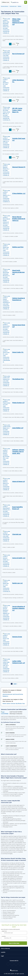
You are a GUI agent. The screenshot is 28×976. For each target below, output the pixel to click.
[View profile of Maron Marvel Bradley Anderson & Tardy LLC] (7, 222)
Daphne (8, 703)
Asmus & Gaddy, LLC (18, 558)
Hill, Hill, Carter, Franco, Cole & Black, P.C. (17, 110)
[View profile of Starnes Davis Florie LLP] (7, 328)
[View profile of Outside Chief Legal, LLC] (7, 142)
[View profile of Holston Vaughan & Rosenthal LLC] (7, 302)
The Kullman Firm (18, 379)
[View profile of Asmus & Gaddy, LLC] (7, 560)
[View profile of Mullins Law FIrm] (7, 249)
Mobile (4, 703)
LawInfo (3, 952)
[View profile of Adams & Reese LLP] (7, 484)
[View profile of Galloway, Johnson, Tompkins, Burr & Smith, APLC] (7, 456)
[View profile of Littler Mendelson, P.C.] (7, 84)
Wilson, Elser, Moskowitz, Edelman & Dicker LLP (18, 21)
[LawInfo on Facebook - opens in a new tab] (8, 963)
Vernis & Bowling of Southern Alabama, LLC (18, 608)
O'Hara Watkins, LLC (18, 193)
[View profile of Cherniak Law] (7, 536)
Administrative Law (7, 694)
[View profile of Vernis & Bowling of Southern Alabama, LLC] (7, 612)
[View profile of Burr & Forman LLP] (7, 55)
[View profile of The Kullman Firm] (7, 380)
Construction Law (13, 6)
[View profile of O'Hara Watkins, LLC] (7, 196)
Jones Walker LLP (17, 428)
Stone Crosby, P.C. (18, 352)
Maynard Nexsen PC (18, 167)
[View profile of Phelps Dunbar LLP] (7, 405)
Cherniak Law (16, 534)
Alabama (19, 6)
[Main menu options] (5, 2)
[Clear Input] (25, 933)
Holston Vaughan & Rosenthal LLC (18, 299)
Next (15, 683)
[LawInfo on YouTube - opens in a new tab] (16, 963)
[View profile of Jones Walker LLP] (7, 429)
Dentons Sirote (17, 637)
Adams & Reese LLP (18, 481)
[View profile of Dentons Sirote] (7, 639)
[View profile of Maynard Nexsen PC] (7, 169)
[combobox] (14, 933)
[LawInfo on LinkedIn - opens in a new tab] (19, 963)
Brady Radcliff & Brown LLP (17, 508)
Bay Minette (19, 703)
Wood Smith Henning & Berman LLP (18, 272)
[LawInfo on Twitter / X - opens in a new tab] (12, 963)
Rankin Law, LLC (17, 583)
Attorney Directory (4, 6)
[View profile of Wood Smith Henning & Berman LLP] (7, 275)
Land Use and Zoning (17, 694)
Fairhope (13, 703)
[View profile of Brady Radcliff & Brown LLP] (7, 510)
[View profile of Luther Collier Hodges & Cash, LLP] (7, 665)
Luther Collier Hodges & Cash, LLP (18, 662)
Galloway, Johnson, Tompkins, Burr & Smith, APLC (18, 451)
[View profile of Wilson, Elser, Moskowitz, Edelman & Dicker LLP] (7, 25)
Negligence (5, 696)
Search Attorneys (14, 943)
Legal (2, 956)
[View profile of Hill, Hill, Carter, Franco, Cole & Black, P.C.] (7, 113)
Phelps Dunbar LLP (18, 403)
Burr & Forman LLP (18, 54)
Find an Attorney (5, 948)
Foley (23, 703)
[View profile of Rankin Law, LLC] (7, 585)
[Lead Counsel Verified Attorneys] (4, 712)
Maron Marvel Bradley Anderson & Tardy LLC (18, 218)
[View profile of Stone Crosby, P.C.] (7, 355)
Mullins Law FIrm (17, 247)
